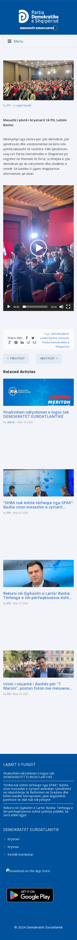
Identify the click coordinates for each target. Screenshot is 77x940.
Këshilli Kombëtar (20, 854)
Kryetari (13, 839)
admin (11, 422)
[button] (38, 248)
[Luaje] (9, 307)
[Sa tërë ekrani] (68, 307)
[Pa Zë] (61, 307)
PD (9, 105)
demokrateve (60, 334)
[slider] (35, 307)
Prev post (17, 358)
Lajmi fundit (23, 105)
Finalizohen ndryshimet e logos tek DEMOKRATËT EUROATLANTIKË (36, 414)
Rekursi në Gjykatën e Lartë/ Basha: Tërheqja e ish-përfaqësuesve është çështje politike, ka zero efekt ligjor (37, 595)
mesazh (63, 338)
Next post (47, 358)
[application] (38, 248)
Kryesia (13, 846)
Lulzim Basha (48, 338)
